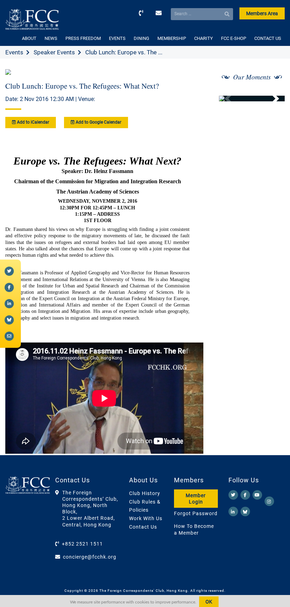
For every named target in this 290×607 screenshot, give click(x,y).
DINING (141, 38)
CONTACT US (267, 38)
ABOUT (29, 38)
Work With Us (145, 518)
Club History (144, 493)
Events (14, 52)
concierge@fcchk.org (89, 557)
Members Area (262, 13)
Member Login (196, 499)
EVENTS (117, 38)
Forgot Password (196, 513)
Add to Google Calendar (98, 122)
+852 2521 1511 (82, 544)
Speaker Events (54, 52)
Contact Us (143, 527)
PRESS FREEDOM (83, 38)
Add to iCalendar (32, 122)
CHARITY (203, 38)
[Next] (271, 98)
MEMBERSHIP (171, 38)
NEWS (51, 38)
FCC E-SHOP (233, 38)
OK (208, 602)
